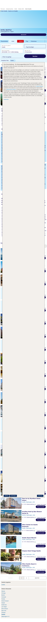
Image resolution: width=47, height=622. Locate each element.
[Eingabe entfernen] (20, 47)
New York (4, 610)
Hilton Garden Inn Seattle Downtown (30, 525)
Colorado (4, 597)
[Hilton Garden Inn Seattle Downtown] (11, 529)
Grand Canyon (5, 601)
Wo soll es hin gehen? (6, 45)
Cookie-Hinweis (39, 86)
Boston (3, 595)
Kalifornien (4, 604)
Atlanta (3, 591)
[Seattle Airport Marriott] (11, 542)
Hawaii (3, 603)
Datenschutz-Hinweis (11, 89)
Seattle (3, 584)
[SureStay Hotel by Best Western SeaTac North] (11, 516)
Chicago (4, 593)
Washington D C (5, 616)
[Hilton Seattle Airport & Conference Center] (11, 568)
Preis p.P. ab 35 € (40, 506)
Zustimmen (40, 495)
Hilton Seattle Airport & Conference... (29, 565)
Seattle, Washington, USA (28, 502)
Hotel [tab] (13, 41)
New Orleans (5, 608)
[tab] (4, 41)
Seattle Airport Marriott (29, 538)
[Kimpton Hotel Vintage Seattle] (11, 555)
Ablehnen (6, 495)
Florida (3, 599)
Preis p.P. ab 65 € (40, 533)
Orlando (3, 612)
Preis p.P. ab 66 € (40, 546)
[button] (13, 61)
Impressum (6, 99)
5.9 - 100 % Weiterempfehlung (28, 541)
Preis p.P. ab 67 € (40, 559)
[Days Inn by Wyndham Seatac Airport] (11, 503)
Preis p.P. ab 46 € (40, 520)
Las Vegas (4, 606)
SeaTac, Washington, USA (28, 515)
